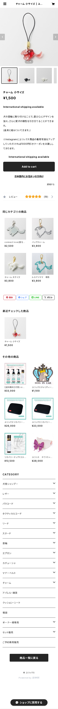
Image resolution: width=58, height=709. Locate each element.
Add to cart (29, 166)
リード (6, 523)
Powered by (25, 678)
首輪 (5, 543)
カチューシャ (9, 563)
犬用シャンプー (10, 484)
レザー (6, 493)
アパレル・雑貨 (10, 592)
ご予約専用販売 (11, 642)
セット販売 (8, 632)
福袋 (5, 612)
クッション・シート (11, 602)
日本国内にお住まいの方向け (29, 176)
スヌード (7, 533)
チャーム (7, 582)
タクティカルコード (12, 513)
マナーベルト (9, 573)
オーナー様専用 (11, 622)
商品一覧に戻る (29, 658)
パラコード (8, 503)
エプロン (7, 553)
